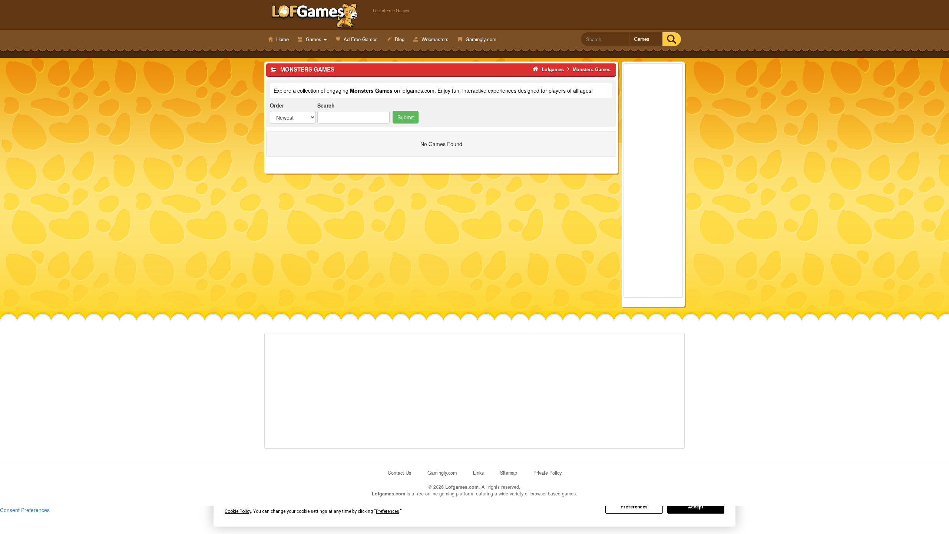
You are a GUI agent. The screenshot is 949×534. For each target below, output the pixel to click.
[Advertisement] (653, 180)
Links (478, 472)
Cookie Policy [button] (238, 511)
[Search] (671, 39)
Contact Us (399, 472)
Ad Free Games (360, 39)
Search (326, 105)
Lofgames (315, 15)
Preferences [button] (387, 511)
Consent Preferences (25, 510)
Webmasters (434, 39)
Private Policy (547, 472)
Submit (405, 117)
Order (277, 105)
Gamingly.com (480, 39)
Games (313, 39)
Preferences (634, 507)
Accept (696, 507)
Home (282, 39)
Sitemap (508, 472)
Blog (398, 39)
